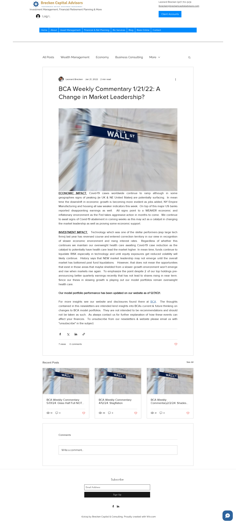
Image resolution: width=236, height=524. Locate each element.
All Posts (48, 57)
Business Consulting (129, 57)
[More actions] (175, 79)
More (152, 57)
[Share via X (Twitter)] (68, 334)
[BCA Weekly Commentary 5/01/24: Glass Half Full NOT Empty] (66, 381)
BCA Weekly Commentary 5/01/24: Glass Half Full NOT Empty (64, 401)
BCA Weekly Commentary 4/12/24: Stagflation (115, 401)
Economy (102, 57)
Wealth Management (75, 57)
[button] (189, 57)
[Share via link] (83, 334)
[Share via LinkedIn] (75, 334)
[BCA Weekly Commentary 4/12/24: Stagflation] (118, 381)
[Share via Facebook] (60, 334)
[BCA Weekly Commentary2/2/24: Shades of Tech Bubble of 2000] (170, 381)
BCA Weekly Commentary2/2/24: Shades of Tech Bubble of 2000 (168, 401)
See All (190, 362)
